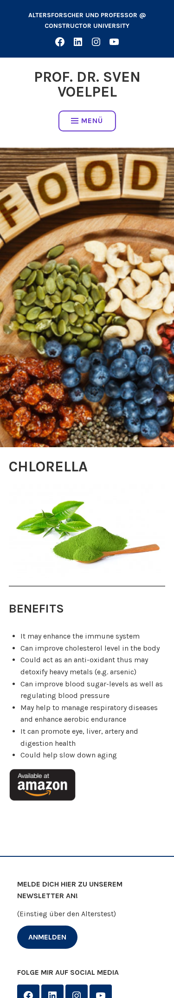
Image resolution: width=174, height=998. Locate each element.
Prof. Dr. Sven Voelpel (87, 84)
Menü (92, 120)
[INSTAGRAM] (96, 42)
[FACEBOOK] (59, 42)
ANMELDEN (47, 937)
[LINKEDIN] (78, 42)
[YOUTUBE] (114, 42)
